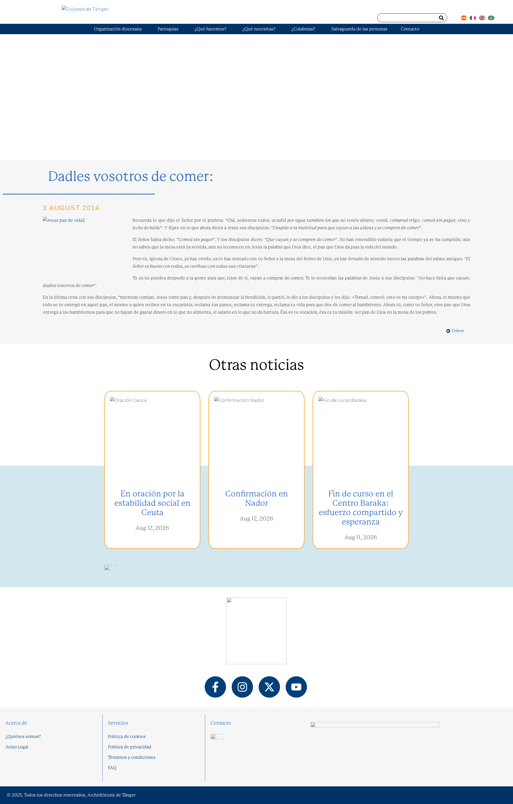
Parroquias (168, 29)
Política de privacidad (129, 746)
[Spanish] (465, 16)
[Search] (441, 18)
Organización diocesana (118, 29)
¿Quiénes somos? (23, 736)
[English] (483, 16)
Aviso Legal (16, 746)
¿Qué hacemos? (210, 29)
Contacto (410, 29)
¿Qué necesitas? (258, 29)
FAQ (112, 767)
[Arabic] (492, 16)
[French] (474, 16)
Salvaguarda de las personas (359, 29)
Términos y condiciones (132, 757)
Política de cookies (127, 736)
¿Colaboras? (303, 29)
